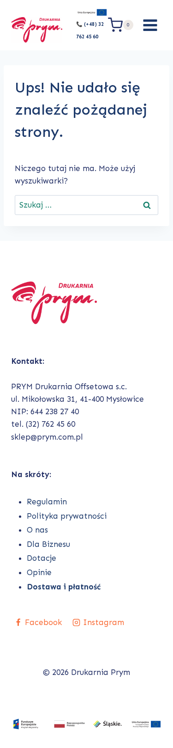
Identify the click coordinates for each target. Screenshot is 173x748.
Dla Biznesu (48, 544)
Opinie (39, 572)
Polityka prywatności (67, 516)
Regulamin (47, 501)
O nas (37, 529)
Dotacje (41, 558)
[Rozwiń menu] (150, 25)
